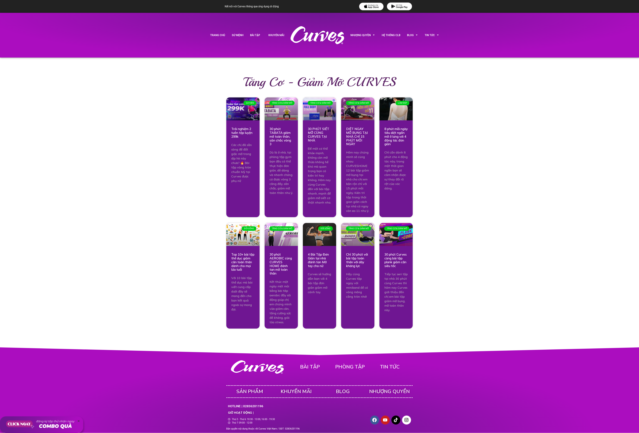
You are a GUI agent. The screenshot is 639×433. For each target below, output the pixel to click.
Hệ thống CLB (391, 35)
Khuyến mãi (276, 35)
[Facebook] (374, 420)
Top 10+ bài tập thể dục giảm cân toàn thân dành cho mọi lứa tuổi (242, 262)
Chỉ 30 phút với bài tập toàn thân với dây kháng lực (357, 260)
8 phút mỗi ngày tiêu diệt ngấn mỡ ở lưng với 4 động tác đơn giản (396, 136)
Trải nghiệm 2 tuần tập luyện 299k (241, 133)
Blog (410, 35)
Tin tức (390, 366)
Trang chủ (217, 35)
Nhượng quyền (360, 35)
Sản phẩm (249, 391)
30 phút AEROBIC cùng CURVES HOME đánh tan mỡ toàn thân (281, 263)
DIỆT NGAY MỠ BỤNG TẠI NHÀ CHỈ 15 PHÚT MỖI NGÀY (357, 136)
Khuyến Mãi (296, 391)
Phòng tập (350, 366)
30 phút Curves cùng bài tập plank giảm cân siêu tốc (395, 260)
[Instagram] (406, 420)
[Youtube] (385, 420)
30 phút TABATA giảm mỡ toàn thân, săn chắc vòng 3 (280, 136)
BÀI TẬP (310, 366)
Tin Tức (430, 35)
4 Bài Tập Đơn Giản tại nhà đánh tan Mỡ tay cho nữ (318, 260)
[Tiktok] (395, 420)
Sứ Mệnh (237, 35)
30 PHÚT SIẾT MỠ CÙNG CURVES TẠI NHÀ (318, 134)
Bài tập (255, 35)
